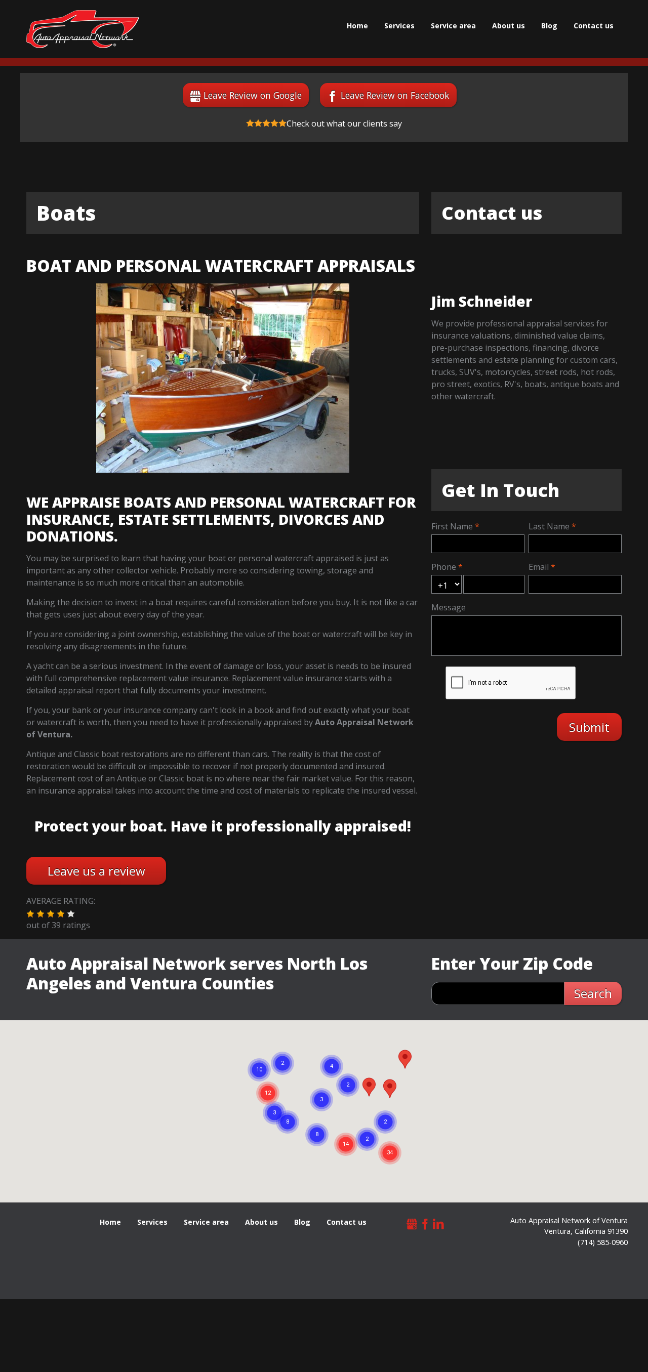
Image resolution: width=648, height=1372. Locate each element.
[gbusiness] (412, 1223)
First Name (452, 526)
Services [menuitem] (399, 25)
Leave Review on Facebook (395, 95)
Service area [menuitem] (453, 25)
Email (539, 566)
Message (448, 607)
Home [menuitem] (357, 25)
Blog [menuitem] (549, 25)
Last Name (549, 526)
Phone (443, 566)
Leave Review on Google (253, 95)
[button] (30, 914)
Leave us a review (96, 870)
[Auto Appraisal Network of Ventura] (82, 29)
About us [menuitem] (508, 25)
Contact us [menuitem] (594, 25)
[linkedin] (438, 1223)
